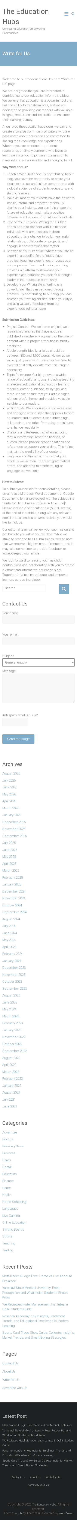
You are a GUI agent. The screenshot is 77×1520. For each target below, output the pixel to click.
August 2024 (11, 919)
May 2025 (9, 857)
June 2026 (9, 787)
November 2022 (13, 1037)
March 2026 (10, 808)
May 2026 (9, 794)
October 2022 (12, 1044)
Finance (8, 1181)
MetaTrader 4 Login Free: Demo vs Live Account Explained (37, 1278)
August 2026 (11, 773)
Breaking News (13, 1146)
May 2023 (9, 1009)
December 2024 (14, 891)
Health (7, 1195)
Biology (7, 1139)
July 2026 (9, 780)
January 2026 (11, 815)
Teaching (9, 1243)
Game (6, 1188)
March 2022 (10, 1072)
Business (8, 1153)
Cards (6, 1160)
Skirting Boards (13, 1229)
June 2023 (9, 1002)
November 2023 (13, 975)
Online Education (14, 1222)
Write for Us (10, 1380)
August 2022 (11, 1058)
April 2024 (9, 947)
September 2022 (14, 1051)
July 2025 (9, 843)
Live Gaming (11, 1216)
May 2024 (9, 940)
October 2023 (12, 981)
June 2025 (9, 850)
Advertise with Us (14, 1388)
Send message (18, 739)
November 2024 (13, 898)
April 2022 (9, 1065)
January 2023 (11, 1030)
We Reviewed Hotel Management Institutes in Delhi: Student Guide (35, 1307)
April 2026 (9, 801)
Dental (7, 1167)
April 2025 (9, 864)
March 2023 (10, 1016)
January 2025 (11, 884)
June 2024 (9, 933)
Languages (10, 1209)
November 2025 (13, 829)
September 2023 (14, 988)
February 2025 (12, 878)
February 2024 (12, 954)
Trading (7, 1250)
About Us (9, 1371)
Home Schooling (14, 1202)
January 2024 (11, 961)
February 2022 (12, 1079)
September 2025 (14, 836)
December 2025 (14, 822)
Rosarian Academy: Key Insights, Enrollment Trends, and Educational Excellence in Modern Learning (35, 1321)
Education (9, 1174)
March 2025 (10, 870)
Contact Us (10, 1363)
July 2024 (9, 926)
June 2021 (9, 1106)
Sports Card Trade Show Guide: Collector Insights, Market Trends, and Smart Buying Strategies (38, 1335)
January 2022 (11, 1086)
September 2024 (14, 912)
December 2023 (14, 968)
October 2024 (12, 905)
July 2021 (9, 1099)
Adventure (9, 1132)
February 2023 (12, 1023)
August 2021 (11, 1092)
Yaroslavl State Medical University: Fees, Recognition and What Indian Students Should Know (35, 1292)
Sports (7, 1236)
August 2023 (11, 995)
